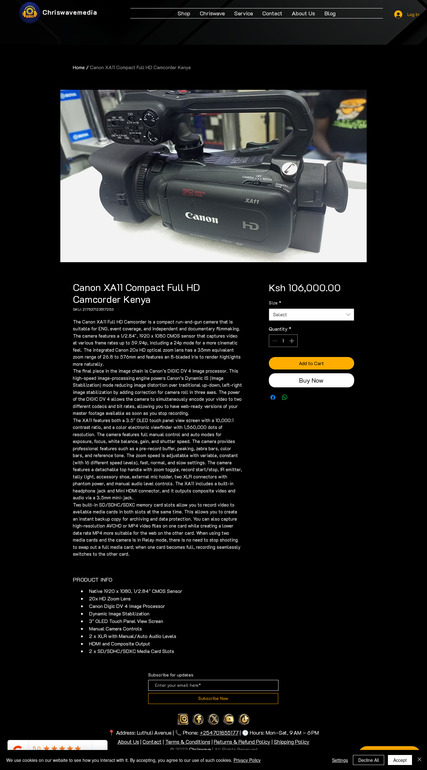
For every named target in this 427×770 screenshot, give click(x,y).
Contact (152, 741)
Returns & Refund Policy (242, 741)
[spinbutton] (283, 341)
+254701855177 (219, 732)
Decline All (368, 760)
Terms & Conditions (187, 741)
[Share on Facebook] (273, 397)
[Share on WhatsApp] (285, 397)
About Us (128, 741)
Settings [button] (340, 760)
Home (79, 67)
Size (275, 303)
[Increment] (292, 341)
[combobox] (311, 315)
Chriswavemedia (70, 12)
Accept (400, 760)
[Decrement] (274, 341)
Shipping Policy (291, 741)
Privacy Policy (247, 760)
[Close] (419, 760)
